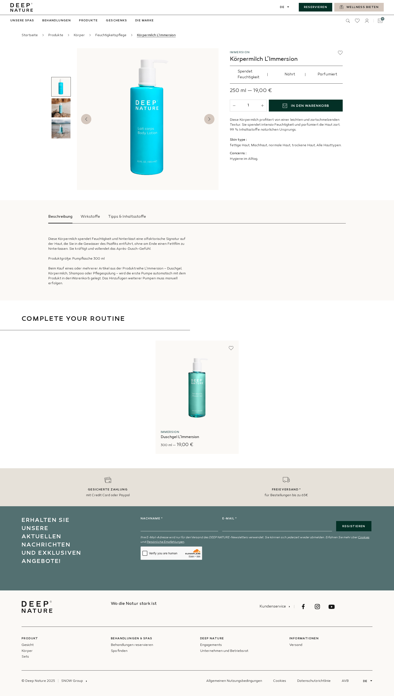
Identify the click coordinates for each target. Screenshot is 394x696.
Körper (80, 35)
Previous (86, 119)
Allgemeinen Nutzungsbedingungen (234, 681)
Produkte (56, 35)
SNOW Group (72, 681)
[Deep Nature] (21, 7)
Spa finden (119, 651)
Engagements (211, 645)
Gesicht (28, 645)
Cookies (363, 537)
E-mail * (229, 518)
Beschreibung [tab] (60, 217)
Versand (295, 645)
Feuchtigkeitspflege (111, 35)
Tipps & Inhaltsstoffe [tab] (127, 217)
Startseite (30, 35)
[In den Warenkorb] (230, 445)
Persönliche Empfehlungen (165, 542)
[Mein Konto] (366, 20)
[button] (340, 52)
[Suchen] (347, 20)
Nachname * (152, 518)
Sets (25, 657)
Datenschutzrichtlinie (314, 681)
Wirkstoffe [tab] (90, 217)
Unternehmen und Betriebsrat (224, 651)
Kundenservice (273, 607)
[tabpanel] (197, 254)
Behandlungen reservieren (132, 645)
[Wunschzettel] (357, 20)
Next (209, 119)
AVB (345, 681)
